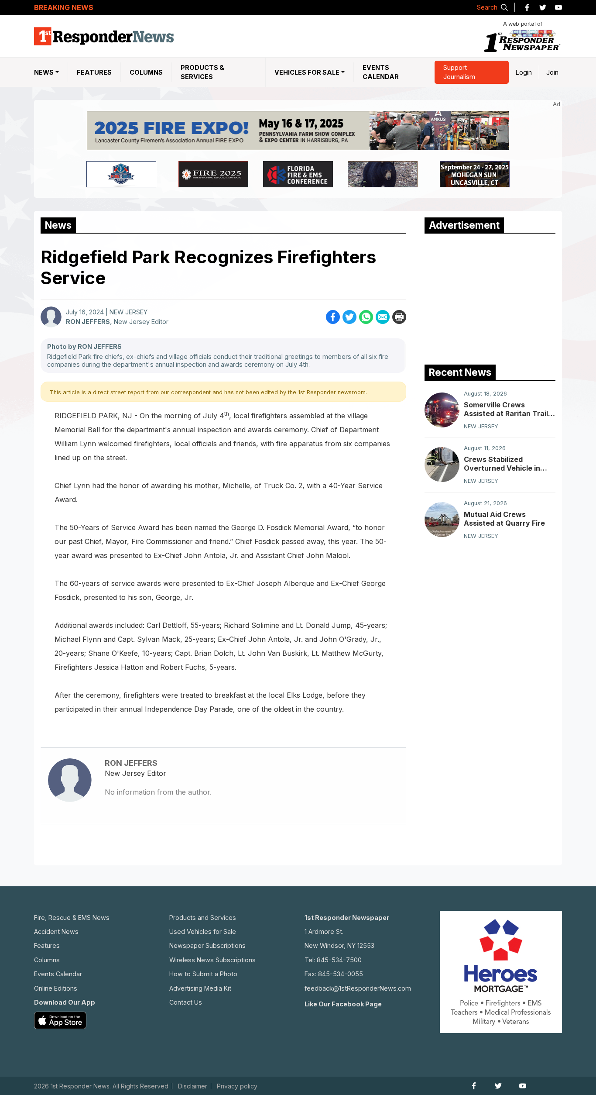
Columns (146, 72)
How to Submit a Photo (203, 974)
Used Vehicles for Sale (202, 931)
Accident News (56, 931)
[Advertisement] (490, 296)
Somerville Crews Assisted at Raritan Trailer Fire (509, 409)
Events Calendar (381, 72)
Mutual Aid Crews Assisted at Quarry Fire (504, 518)
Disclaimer (192, 1086)
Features (94, 72)
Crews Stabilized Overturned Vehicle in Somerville (502, 463)
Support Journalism (459, 72)
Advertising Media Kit (200, 988)
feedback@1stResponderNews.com (358, 988)
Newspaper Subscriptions (207, 945)
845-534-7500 (339, 960)
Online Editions (55, 988)
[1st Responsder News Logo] (104, 36)
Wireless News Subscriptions (212, 960)
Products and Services (202, 917)
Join (552, 72)
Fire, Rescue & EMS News (72, 917)
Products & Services (202, 72)
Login (524, 72)
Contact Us (185, 1002)
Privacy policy (237, 1086)
